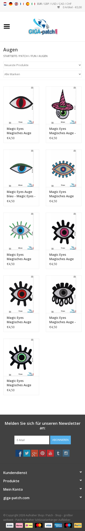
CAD (62, 4)
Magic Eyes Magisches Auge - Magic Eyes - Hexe (62, 131)
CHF (68, 4)
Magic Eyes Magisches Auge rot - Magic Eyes (19, 131)
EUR (39, 4)
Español (27, 4)
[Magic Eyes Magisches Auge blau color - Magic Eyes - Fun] (64, 168)
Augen (43, 56)
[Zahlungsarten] (9, 525)
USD (54, 4)
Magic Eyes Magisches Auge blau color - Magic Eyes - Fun (63, 194)
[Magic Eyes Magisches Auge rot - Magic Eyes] (21, 105)
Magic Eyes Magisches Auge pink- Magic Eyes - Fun (63, 256)
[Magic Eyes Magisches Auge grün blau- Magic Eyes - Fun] (21, 231)
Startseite (10, 56)
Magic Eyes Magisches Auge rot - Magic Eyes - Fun (20, 320)
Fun (33, 56)
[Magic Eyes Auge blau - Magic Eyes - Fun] (21, 168)
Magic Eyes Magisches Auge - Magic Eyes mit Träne (62, 320)
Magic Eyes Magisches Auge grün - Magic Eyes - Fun (20, 383)
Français (22, 4)
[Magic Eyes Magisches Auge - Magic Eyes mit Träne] (64, 294)
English (16, 4)
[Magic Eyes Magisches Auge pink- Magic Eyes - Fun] (64, 231)
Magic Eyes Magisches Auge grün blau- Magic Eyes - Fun (20, 256)
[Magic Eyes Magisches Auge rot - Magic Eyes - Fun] (21, 294)
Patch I (24, 56)
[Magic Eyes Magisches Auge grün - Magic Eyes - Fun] (21, 357)
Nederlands (5, 4)
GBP (47, 4)
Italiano (33, 4)
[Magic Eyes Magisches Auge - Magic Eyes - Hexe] (64, 105)
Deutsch (10, 4)
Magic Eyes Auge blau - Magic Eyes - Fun (21, 194)
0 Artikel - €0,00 (72, 7)
